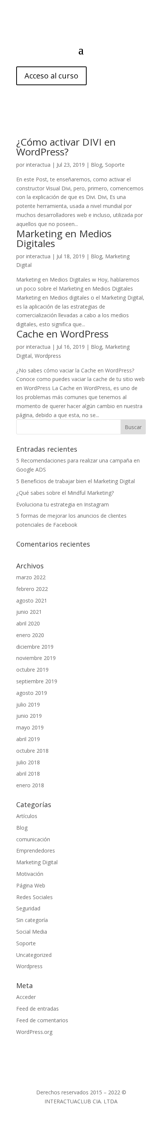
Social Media (31, 931)
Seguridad (28, 908)
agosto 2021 (31, 600)
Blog (96, 164)
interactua (38, 164)
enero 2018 (30, 785)
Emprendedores (35, 850)
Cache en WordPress (62, 333)
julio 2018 (28, 762)
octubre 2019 (32, 669)
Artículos (26, 816)
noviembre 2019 (36, 657)
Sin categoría (32, 920)
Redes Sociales (34, 897)
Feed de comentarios (42, 1020)
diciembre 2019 (34, 646)
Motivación (29, 873)
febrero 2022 (32, 588)
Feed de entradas (37, 1008)
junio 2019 (29, 715)
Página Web (30, 885)
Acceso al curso (51, 76)
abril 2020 (28, 623)
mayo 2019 (30, 727)
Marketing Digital (37, 862)
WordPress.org (34, 1031)
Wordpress (48, 355)
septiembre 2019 (36, 681)
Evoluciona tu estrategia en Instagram (62, 504)
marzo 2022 (31, 577)
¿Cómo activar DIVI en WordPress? (66, 146)
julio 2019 (28, 704)
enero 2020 (30, 635)
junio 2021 (29, 611)
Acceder (26, 996)
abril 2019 (28, 739)
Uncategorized (34, 954)
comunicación (33, 839)
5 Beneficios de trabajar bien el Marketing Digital (75, 481)
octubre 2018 (32, 750)
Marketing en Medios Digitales (64, 238)
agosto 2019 (31, 692)
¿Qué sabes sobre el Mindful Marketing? (65, 492)
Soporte (115, 164)
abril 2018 (28, 773)
